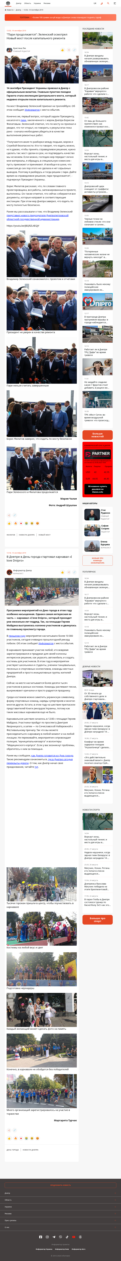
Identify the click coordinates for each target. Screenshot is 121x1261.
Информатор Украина (44, 1249)
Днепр (18, 3)
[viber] (60, 1237)
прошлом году (17, 635)
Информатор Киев (62, 1249)
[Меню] (114, 3)
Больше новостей (97, 435)
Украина (37, 3)
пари (23, 120)
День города (13, 1150)
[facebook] (40, 1237)
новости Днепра (27, 535)
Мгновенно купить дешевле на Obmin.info (97, 489)
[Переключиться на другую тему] (101, 3)
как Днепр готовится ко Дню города (52, 755)
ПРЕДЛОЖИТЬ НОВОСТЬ (60, 1185)
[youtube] (73, 1237)
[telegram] (53, 1237)
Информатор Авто (78, 1249)
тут (36, 766)
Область (27, 3)
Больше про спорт (97, 920)
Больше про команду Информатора (97, 560)
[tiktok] (67, 1237)
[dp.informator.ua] (8, 3)
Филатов (11, 535)
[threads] (80, 1237)
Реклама (47, 3)
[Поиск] (108, 3)
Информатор (32, 109)
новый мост (44, 535)
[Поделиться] (68, 50)
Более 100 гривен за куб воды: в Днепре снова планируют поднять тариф (67, 17)
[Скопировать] (74, 50)
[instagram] (47, 1237)
